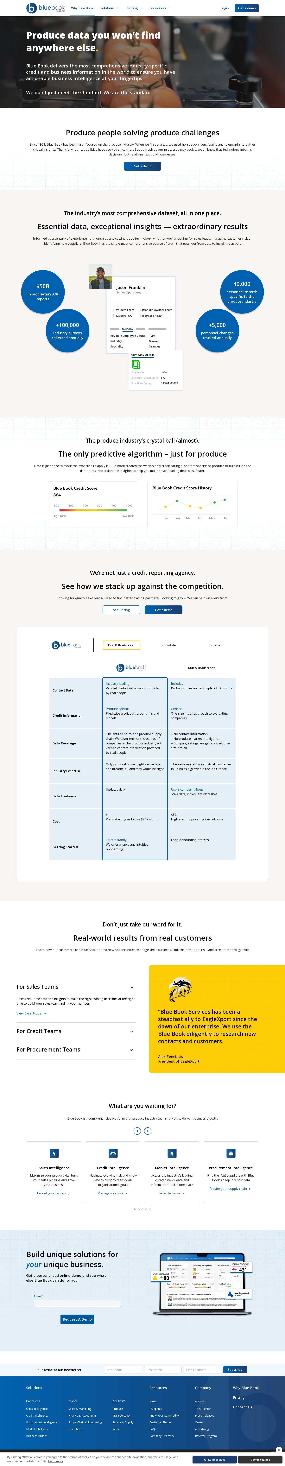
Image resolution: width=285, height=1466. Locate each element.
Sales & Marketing (79, 1409)
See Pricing (121, 610)
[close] (279, 1450)
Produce (117, 1409)
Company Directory (161, 1436)
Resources (158, 8)
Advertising (202, 1429)
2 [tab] (139, 1209)
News (153, 1401)
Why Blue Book (82, 8)
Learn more (55, 1461)
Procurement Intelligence (42, 1422)
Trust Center (203, 1409)
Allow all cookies (214, 1459)
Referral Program (206, 1436)
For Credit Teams (38, 1031)
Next (147, 1131)
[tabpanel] (54, 1172)
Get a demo (247, 8)
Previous (137, 1131)
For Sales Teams (37, 986)
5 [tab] (150, 1209)
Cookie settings (260, 1459)
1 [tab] (135, 1209)
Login (225, 8)
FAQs (152, 1429)
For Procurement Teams (48, 1049)
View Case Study (28, 1013)
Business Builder (36, 1436)
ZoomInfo (169, 645)
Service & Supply (122, 1422)
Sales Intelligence (37, 1409)
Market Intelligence (38, 1429)
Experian (215, 645)
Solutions (107, 8)
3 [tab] (142, 1209)
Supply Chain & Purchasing (85, 1422)
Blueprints (155, 1409)
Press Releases (204, 1415)
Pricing (132, 8)
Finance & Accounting (82, 1415)
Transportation (121, 1415)
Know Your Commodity (164, 1415)
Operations (75, 1429)
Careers (200, 1422)
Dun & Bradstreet (121, 645)
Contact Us (242, 1407)
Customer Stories (160, 1422)
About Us (201, 1401)
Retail (115, 1429)
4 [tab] (146, 1209)
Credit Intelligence (37, 1415)
